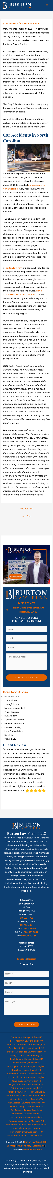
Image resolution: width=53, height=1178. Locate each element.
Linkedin (32, 959)
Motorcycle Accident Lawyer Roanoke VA (27, 1095)
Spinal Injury (10, 738)
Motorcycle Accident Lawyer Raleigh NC (26, 1066)
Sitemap (11, 1145)
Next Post (26, 516)
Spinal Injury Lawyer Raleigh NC (27, 1081)
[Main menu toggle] (47, 5)
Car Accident (11, 23)
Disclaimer (38, 1145)
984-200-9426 (28, 935)
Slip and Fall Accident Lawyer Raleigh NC (26, 1077)
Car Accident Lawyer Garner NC (26, 1128)
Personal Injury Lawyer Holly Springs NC (26, 1091)
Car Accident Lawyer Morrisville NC (26, 1117)
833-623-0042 (31, 932)
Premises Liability (13, 727)
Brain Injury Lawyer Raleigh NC (26, 1062)
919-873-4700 (26, 918)
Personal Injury (12, 696)
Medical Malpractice (14, 723)
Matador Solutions (32, 1149)
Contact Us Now (26, 677)
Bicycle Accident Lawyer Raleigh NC (26, 1084)
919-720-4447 (26, 925)
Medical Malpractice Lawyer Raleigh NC (26, 1051)
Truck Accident (12, 712)
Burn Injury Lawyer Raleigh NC (26, 1070)
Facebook (22, 959)
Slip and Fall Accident (15, 719)
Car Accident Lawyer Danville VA (26, 1110)
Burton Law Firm (14, 268)
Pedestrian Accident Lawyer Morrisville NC (26, 1124)
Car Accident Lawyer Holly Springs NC (26, 1102)
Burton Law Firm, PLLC (35, 1142)
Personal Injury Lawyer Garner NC (26, 1132)
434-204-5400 (28, 928)
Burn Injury (10, 735)
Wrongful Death (12, 704)
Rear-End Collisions (14, 731)
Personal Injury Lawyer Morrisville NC (26, 1121)
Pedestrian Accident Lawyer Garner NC (26, 1135)
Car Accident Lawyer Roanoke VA (26, 1099)
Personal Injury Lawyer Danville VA (26, 1106)
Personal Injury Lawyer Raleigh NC (26, 1040)
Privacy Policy (24, 1145)
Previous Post (26, 508)
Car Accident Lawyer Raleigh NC (26, 1037)
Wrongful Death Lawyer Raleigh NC (26, 1055)
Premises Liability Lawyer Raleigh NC (26, 1048)
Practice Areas (15, 692)
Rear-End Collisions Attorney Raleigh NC (26, 1044)
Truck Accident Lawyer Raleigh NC (26, 1059)
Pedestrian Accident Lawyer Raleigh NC (26, 1073)
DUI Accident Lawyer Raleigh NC (26, 1088)
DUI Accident (11, 715)
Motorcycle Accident (15, 708)
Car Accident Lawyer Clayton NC (26, 1113)
